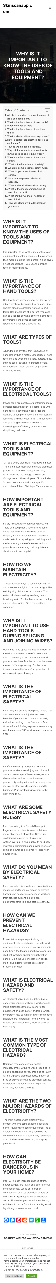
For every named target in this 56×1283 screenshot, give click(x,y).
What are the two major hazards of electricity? (26, 197)
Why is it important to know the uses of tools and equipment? (28, 117)
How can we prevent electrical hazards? (24, 180)
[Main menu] (50, 8)
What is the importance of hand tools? (27, 122)
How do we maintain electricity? (24, 146)
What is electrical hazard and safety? (28, 185)
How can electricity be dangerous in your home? (27, 205)
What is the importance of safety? (26, 164)
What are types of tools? (20, 125)
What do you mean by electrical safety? (25, 173)
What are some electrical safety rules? (28, 167)
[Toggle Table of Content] (46, 110)
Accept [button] (31, 1276)
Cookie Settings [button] (14, 1276)
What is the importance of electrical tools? (26, 131)
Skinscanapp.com (17, 8)
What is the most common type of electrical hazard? (26, 191)
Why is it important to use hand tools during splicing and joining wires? (27, 152)
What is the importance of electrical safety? (26, 159)
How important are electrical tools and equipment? (27, 141)
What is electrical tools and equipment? (28, 136)
